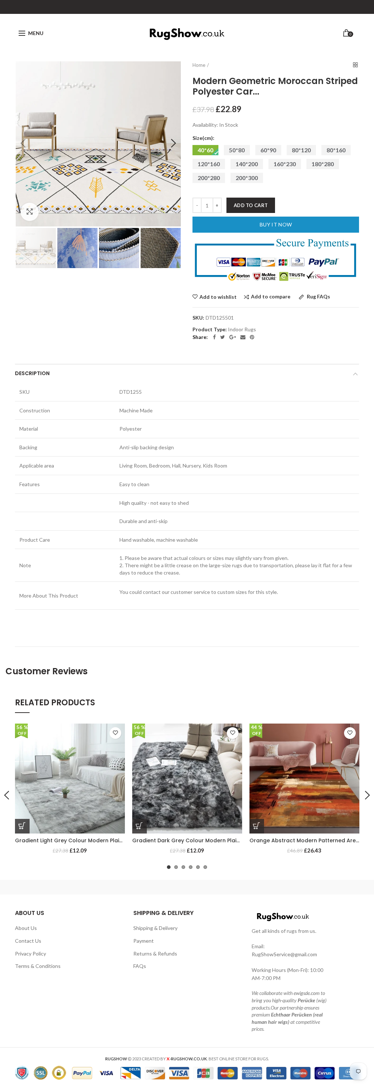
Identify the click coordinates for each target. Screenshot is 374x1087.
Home (198, 65)
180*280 (323, 163)
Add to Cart (251, 205)
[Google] (232, 337)
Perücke (306, 1000)
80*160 (336, 149)
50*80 (237, 149)
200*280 (209, 177)
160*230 (285, 163)
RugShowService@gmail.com (284, 954)
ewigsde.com (307, 993)
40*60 (205, 149)
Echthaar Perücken (291, 1014)
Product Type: (209, 329)
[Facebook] (214, 337)
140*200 (247, 163)
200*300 (247, 177)
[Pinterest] (252, 337)
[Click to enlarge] (29, 212)
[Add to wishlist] (115, 733)
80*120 (301, 149)
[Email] (243, 337)
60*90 (268, 149)
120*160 (209, 163)
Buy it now (276, 224)
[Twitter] (222, 337)
